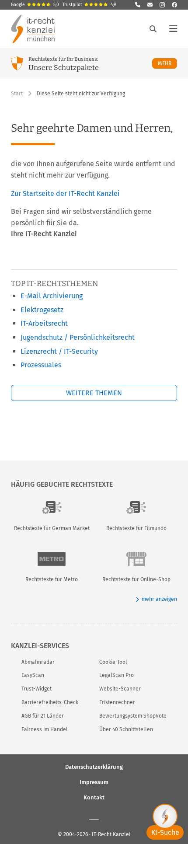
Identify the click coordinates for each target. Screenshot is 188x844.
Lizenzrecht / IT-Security (59, 351)
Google (35, 4)
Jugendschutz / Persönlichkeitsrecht (78, 337)
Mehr (167, 63)
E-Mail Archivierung (52, 296)
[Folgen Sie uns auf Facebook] (174, 4)
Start (17, 94)
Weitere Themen (94, 393)
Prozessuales (41, 365)
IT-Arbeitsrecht (44, 323)
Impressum (94, 782)
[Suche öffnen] (153, 29)
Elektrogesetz (42, 310)
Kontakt (94, 797)
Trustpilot (89, 4)
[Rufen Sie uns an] (137, 5)
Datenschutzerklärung (94, 767)
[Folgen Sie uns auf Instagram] (162, 5)
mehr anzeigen (159, 599)
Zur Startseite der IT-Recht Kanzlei (65, 193)
